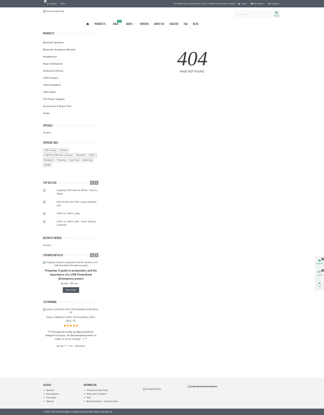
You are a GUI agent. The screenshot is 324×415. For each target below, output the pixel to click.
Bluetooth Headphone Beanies (59, 49)
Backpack (48, 160)
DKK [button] (63, 4)
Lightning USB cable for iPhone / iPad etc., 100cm (78, 192)
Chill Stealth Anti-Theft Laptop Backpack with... (77, 204)
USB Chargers (50, 77)
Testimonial (50, 302)
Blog (195, 24)
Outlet (46, 113)
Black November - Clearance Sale (102, 401)
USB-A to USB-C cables (68, 213)
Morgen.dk (107, 412)
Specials (48, 125)
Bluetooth (80, 155)
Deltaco (64, 150)
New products (52, 394)
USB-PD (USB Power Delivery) (58, 155)
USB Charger (50, 150)
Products (99, 24)
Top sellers (50, 182)
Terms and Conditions (97, 394)
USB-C (92, 155)
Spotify (47, 165)
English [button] (53, 4)
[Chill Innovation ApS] (61, 14)
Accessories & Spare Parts (57, 106)
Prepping (61, 160)
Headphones (50, 56)
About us (159, 24)
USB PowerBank (52, 85)
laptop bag (87, 160)
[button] (258, 3)
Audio (129, 24)
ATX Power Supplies (54, 99)
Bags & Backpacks (53, 63)
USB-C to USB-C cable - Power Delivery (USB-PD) (76, 223)
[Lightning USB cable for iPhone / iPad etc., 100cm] (49, 189)
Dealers (174, 24)
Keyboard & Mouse (53, 70)
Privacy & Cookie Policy (97, 390)
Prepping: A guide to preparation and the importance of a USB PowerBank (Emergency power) (71, 274)
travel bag (73, 160)
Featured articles (53, 255)
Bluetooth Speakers (53, 42)
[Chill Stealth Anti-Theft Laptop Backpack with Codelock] (49, 201)
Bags (117, 23)
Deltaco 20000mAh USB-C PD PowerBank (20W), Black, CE (71, 319)
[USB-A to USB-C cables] (49, 213)
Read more (71, 290)
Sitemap (50, 401)
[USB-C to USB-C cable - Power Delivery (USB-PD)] (49, 221)
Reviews (144, 24)
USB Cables (49, 92)
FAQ (185, 24)
